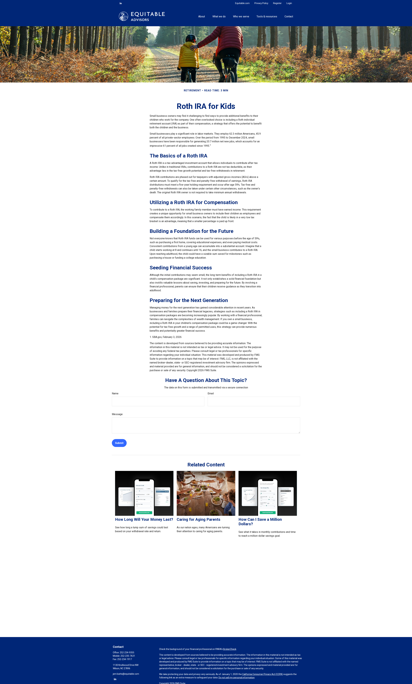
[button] (201, 16)
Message (117, 414)
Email (211, 393)
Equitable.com (242, 3)
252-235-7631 (128, 656)
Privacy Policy (261, 3)
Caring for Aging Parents (198, 519)
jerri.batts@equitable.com (126, 674)
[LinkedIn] (121, 3)
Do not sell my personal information (237, 677)
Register (277, 3)
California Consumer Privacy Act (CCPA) (262, 674)
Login (289, 3)
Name (115, 393)
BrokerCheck (229, 649)
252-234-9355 (127, 652)
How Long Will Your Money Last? (144, 519)
